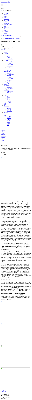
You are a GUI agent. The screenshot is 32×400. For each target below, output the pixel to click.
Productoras (10, 88)
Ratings (9, 70)
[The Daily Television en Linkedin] (23, 38)
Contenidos (6, 13)
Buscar (2, 46)
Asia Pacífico (10, 59)
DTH (8, 98)
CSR (8, 125)
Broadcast (6, 19)
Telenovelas (10, 64)
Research (6, 31)
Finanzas (9, 116)
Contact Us (3, 391)
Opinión (6, 30)
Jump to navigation (5, 2)
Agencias (9, 108)
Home (5, 52)
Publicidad (6, 27)
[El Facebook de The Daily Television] (10, 38)
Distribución (7, 14)
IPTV (8, 99)
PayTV (5, 17)
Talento (5, 33)
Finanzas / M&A (8, 24)
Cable (8, 97)
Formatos (9, 63)
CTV (5, 26)
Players (8, 123)
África (8, 57)
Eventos (9, 73)
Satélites (6, 21)
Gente (5, 28)
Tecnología (6, 20)
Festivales (9, 111)
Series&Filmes (10, 61)
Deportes (9, 83)
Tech (5, 105)
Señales (5, 16)
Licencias (9, 80)
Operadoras (10, 91)
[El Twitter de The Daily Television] (20, 38)
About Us (3, 390)
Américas (9, 54)
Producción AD (11, 109)
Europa (8, 56)
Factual (8, 67)
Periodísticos (10, 69)
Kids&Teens (10, 66)
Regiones (6, 53)
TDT (8, 94)
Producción (6, 23)
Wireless (9, 101)
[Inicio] (3, 49)
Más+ (5, 115)
